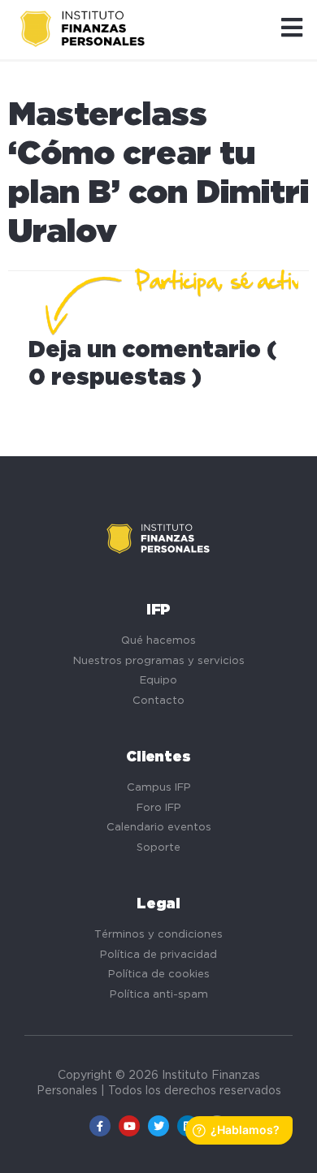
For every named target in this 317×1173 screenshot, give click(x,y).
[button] (291, 28)
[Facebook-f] (100, 1125)
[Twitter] (158, 1125)
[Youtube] (129, 1125)
